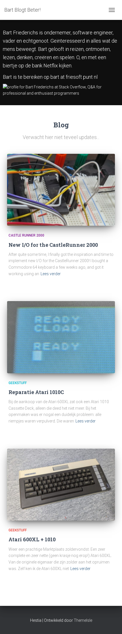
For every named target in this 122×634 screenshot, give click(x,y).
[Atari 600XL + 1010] (61, 485)
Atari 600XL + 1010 (32, 539)
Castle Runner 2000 (26, 235)
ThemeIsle (83, 620)
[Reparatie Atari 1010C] (61, 337)
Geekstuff (18, 383)
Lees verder (51, 274)
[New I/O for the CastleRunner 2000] (61, 190)
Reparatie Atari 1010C (36, 392)
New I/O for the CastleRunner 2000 (53, 244)
